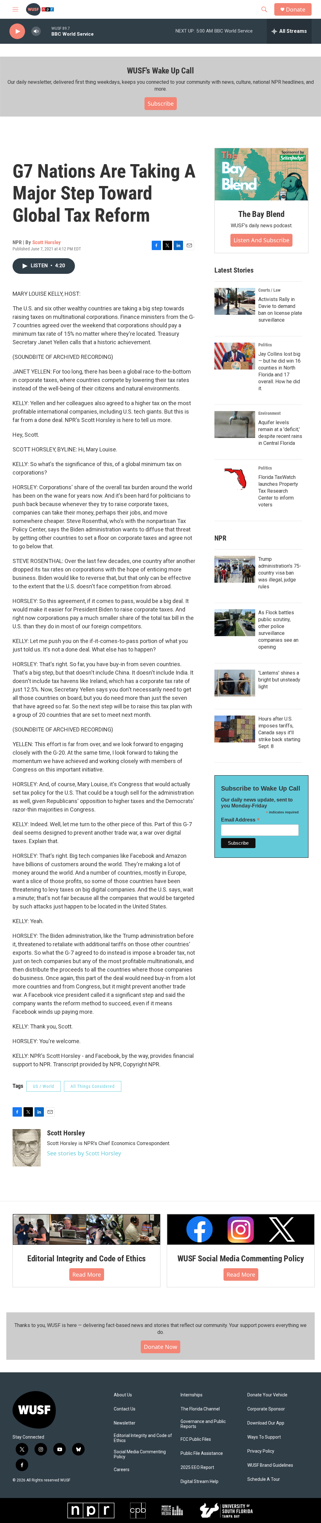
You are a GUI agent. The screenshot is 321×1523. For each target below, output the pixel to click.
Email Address (240, 819)
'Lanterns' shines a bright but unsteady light (279, 680)
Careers (121, 1469)
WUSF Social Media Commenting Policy (240, 1258)
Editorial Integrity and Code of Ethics (86, 1258)
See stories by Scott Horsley (84, 1153)
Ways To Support (264, 1437)
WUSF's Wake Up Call (160, 70)
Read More (86, 1274)
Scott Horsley (46, 242)
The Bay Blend (261, 214)
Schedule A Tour (263, 1479)
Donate (295, 9)
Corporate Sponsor (266, 1409)
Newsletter (124, 1423)
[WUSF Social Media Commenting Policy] (240, 1229)
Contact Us (124, 1409)
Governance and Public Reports (203, 1424)
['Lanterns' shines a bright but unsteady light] (234, 683)
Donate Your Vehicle (267, 1395)
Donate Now (160, 1346)
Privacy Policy (260, 1451)
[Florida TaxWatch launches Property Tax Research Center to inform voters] (234, 479)
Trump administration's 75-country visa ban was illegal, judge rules (279, 573)
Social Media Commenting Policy (140, 1454)
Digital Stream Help (199, 1481)
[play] (17, 31)
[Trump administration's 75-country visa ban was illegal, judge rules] (234, 569)
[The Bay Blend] (261, 174)
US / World (43, 1086)
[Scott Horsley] (27, 1148)
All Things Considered (93, 1086)
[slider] (46, 31)
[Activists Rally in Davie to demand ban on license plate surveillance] (234, 301)
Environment (269, 413)
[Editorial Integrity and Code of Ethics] (86, 1229)
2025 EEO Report (197, 1467)
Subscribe (161, 103)
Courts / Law (269, 290)
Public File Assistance (202, 1453)
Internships (192, 1395)
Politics (265, 344)
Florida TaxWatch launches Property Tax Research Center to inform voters (278, 491)
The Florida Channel (200, 1409)
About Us (123, 1395)
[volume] (36, 31)
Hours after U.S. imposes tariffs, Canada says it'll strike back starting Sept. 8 (279, 732)
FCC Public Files (196, 1439)
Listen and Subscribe (261, 240)
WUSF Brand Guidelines (270, 1465)
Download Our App (265, 1423)
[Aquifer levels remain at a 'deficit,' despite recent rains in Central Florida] (234, 424)
